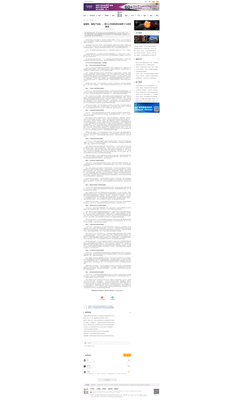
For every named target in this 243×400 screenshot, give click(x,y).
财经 (113, 15)
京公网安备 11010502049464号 (97, 392)
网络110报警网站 (138, 391)
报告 (151, 15)
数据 (126, 15)
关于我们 (92, 388)
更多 (130, 312)
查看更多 (107, 380)
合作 (157, 1)
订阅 (153, 1)
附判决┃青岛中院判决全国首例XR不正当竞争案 (100, 306)
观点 (145, 15)
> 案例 (87, 20)
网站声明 (110, 388)
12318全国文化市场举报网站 (129, 391)
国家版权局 (147, 384)
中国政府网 (93, 384)
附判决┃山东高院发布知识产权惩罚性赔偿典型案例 (101, 307)
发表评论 (127, 355)
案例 (132, 15)
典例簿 (106, 15)
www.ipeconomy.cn (119, 290)
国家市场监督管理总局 (124, 384)
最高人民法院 (107, 384)
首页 (85, 15)
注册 (149, 1)
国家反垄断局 (141, 384)
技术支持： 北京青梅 (115, 392)
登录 (146, 1)
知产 (99, 15)
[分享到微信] (112, 297)
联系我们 (104, 388)
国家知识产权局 (133, 384)
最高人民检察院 (114, 384)
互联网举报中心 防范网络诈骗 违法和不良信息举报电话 (101, 391)
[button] (120, 9)
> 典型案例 (91, 20)
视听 (157, 15)
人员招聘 (98, 388)
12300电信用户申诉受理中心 (117, 391)
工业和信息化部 (100, 384)
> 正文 (95, 20)
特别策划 (92, 15)
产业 (138, 15)
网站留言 (116, 388)
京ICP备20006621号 (107, 392)
